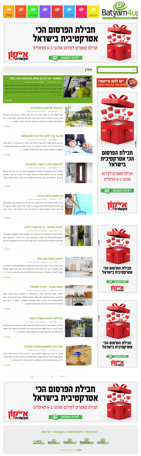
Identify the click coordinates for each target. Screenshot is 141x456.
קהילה (33, 15)
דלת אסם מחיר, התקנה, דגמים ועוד (44, 164)
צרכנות (20, 15)
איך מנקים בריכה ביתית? (50, 195)
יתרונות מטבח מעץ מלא (50, 258)
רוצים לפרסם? (75, 431)
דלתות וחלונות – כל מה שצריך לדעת (43, 227)
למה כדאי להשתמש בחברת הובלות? (43, 346)
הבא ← (31, 376)
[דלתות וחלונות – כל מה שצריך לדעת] (79, 236)
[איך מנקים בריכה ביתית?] (79, 204)
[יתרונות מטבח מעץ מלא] (79, 267)
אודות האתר (91, 431)
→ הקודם (63, 376)
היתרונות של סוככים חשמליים (47, 107)
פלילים (69, 15)
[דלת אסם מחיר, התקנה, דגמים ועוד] (79, 173)
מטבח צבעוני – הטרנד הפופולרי (46, 286)
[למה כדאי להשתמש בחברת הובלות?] (79, 355)
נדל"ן (9, 15)
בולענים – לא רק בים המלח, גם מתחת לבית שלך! (35, 78)
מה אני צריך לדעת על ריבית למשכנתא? (42, 136)
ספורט (81, 15)
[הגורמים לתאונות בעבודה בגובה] (79, 327)
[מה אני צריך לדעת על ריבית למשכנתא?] (79, 144)
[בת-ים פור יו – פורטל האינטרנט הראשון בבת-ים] (120, 9)
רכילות (57, 15)
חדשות (93, 15)
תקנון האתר (59, 431)
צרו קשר (45, 431)
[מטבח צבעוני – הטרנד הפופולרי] (79, 295)
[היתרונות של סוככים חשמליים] (79, 116)
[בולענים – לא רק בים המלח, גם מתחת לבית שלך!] (77, 87)
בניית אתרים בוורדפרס (68, 450)
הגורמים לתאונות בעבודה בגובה (46, 318)
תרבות (45, 15)
